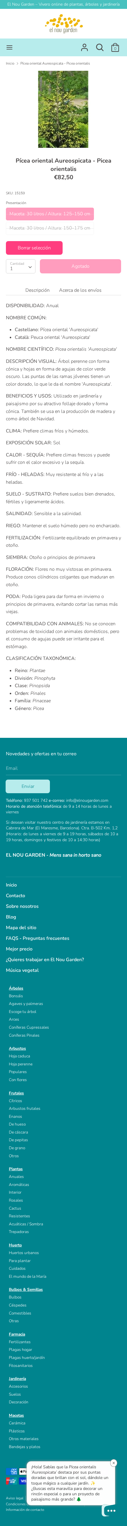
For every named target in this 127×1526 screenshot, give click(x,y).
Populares (18, 1072)
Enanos (15, 1116)
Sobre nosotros (22, 906)
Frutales (16, 1093)
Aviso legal (14, 1498)
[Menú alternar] (9, 47)
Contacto (15, 895)
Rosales (16, 1200)
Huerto (15, 1245)
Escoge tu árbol (22, 1011)
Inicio (11, 885)
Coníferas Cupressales (29, 1027)
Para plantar (20, 1261)
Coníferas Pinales (24, 1035)
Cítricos (15, 1101)
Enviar (28, 786)
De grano (17, 1148)
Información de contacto (25, 1509)
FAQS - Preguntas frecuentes (37, 938)
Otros (14, 1156)
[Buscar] (100, 45)
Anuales (16, 1176)
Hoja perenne (20, 1064)
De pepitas (18, 1140)
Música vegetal (22, 970)
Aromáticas (19, 1184)
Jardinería (17, 1378)
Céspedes (18, 1305)
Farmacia (17, 1334)
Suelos (15, 1394)
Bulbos (15, 1297)
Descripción (37, 290)
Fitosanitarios (21, 1365)
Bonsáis (16, 996)
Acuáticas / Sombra (26, 1224)
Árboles (16, 988)
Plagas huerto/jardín (27, 1357)
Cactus (15, 1208)
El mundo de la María (27, 1276)
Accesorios (18, 1386)
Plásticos (17, 1431)
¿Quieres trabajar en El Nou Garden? (45, 959)
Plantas (16, 1169)
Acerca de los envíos (80, 290)
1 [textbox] (11, 268)
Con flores (18, 1080)
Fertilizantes (20, 1342)
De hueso (17, 1124)
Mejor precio (19, 949)
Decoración (18, 1402)
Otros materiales (24, 1439)
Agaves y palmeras (26, 1003)
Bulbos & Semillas (26, 1289)
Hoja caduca (19, 1056)
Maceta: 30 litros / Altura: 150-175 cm (49, 228)
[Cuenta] (84, 45)
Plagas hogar (20, 1349)
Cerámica (17, 1423)
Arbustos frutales (24, 1108)
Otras (14, 1321)
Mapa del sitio (21, 927)
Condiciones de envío (23, 1504)
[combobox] (20, 266)
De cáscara (18, 1132)
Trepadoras (19, 1232)
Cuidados (17, 1268)
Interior (15, 1192)
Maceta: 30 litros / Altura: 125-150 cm (49, 214)
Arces (14, 1019)
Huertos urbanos (24, 1253)
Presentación (16, 203)
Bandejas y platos (24, 1447)
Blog (11, 917)
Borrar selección (34, 248)
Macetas (16, 1415)
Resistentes (19, 1216)
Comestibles (20, 1313)
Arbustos (17, 1048)
